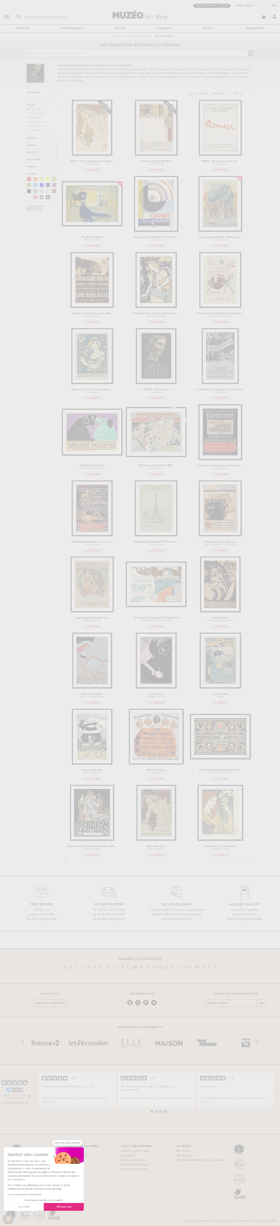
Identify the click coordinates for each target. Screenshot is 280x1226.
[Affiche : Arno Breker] (156, 383)
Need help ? (245, 6)
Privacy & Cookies (265, 1220)
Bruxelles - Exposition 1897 (156, 466)
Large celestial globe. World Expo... (220, 238)
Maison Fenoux (156, 771)
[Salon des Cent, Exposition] (220, 840)
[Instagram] (139, 1005)
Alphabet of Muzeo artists (140, 959)
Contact (243, 1220)
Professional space (212, 6)
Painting (22, 28)
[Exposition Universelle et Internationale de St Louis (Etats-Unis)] (92, 611)
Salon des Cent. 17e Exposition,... (92, 391)
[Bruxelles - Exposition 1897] (156, 456)
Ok (261, 1003)
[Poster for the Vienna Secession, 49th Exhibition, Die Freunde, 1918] (92, 840)
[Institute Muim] (220, 611)
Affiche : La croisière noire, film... (92, 314)
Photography (71, 28)
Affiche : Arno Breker (156, 391)
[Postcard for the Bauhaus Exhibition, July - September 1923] (220, 307)
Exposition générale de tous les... (92, 543)
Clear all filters (35, 206)
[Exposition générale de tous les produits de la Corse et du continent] (92, 535)
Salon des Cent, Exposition (220, 847)
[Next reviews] (277, 1089)
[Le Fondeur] (156, 687)
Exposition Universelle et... (92, 619)
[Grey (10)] (35, 191)
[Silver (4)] (41, 191)
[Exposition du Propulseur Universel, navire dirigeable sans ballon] (220, 459)
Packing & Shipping (135, 1164)
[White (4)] (29, 197)
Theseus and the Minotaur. (156, 162)
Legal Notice (225, 1220)
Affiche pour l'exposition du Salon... (92, 162)
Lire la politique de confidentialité (24, 1194)
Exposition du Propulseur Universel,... (220, 467)
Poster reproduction (136, 36)
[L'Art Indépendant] (92, 687)
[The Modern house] (92, 225)
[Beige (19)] (48, 191)
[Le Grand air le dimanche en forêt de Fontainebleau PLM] (220, 383)
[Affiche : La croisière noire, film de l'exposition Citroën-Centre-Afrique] (92, 307)
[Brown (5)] (54, 191)
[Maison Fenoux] (156, 763)
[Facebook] (131, 1005)
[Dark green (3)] (29, 185)
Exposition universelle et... (220, 543)
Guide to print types (135, 1150)
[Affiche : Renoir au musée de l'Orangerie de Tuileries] (220, 155)
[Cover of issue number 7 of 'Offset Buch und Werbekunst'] (156, 231)
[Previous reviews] (35, 1089)
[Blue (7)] (41, 185)
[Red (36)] (29, 179)
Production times (133, 1159)
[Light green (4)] (54, 179)
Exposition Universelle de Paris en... (156, 543)
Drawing (164, 28)
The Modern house (92, 238)
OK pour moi (64, 1206)
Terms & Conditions (198, 1220)
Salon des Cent (156, 847)
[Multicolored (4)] (41, 197)
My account (184, 1155)
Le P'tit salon (220, 695)
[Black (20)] (29, 191)
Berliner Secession (92, 466)
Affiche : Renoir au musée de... (220, 162)
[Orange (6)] (35, 179)
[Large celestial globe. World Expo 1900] (220, 231)
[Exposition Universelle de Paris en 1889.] (156, 535)
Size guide (128, 1155)
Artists (208, 28)
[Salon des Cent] (156, 840)
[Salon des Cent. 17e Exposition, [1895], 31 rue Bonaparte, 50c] (92, 383)
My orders (183, 1150)
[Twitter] (155, 1005)
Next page (252, 861)
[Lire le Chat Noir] (92, 763)
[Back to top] (66, 861)
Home (114, 36)
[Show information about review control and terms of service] (29, 1096)
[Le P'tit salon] (220, 687)
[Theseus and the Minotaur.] (156, 155)
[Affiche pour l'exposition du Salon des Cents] (92, 155)
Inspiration (255, 28)
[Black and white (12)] (48, 197)
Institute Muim (220, 619)
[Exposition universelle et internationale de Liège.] (220, 535)
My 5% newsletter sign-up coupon (200, 1159)
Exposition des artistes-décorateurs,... (156, 314)
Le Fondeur (156, 695)
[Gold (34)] (41, 179)
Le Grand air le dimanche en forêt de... (220, 391)
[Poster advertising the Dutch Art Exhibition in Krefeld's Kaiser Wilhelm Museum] (220, 758)
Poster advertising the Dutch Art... (220, 771)
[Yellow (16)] (48, 179)
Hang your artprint (134, 1169)
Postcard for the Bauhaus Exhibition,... (220, 314)
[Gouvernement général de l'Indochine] (156, 606)
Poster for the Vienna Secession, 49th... (92, 847)
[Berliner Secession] (92, 454)
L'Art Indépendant (92, 695)
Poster (120, 28)
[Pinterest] (147, 1005)
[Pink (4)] (35, 197)
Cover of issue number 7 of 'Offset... (156, 238)
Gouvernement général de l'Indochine (156, 619)
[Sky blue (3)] (35, 185)
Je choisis (24, 1206)
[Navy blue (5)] (48, 185)
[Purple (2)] (54, 185)
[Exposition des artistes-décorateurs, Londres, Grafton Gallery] (156, 307)
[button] (8, 1219)
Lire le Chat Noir (92, 771)
